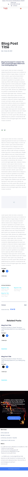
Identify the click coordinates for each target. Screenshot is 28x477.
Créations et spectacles (7, 448)
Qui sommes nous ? (5, 451)
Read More (4, 349)
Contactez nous (14, 418)
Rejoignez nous (15, 451)
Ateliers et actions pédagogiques (9, 450)
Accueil (2, 446)
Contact (14, 453)
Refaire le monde (17, 446)
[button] (21, 8)
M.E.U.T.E (24, 446)
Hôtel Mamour (8, 446)
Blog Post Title (5, 287)
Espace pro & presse (6, 453)
